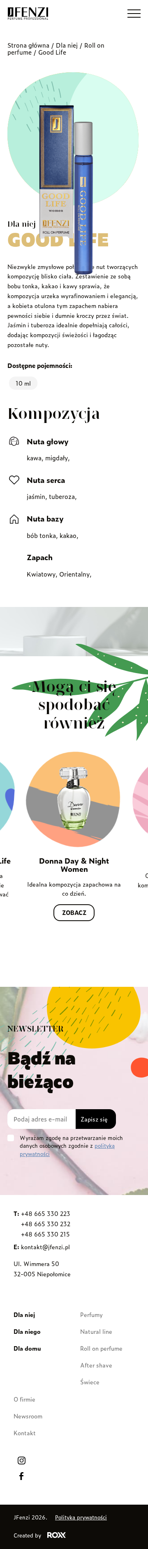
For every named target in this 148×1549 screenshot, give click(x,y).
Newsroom (28, 1415)
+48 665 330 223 (45, 1213)
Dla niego (27, 1331)
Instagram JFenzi (21, 1460)
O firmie (24, 1399)
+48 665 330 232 (45, 1223)
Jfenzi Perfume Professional (28, 13)
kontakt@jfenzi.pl (45, 1246)
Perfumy (91, 1314)
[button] (134, 13)
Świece (89, 1381)
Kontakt (25, 1432)
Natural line (96, 1331)
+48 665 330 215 (45, 1234)
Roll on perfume (101, 1348)
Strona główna (28, 45)
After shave (96, 1365)
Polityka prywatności (81, 1517)
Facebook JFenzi (21, 1476)
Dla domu (27, 1348)
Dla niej (67, 45)
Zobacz (74, 912)
